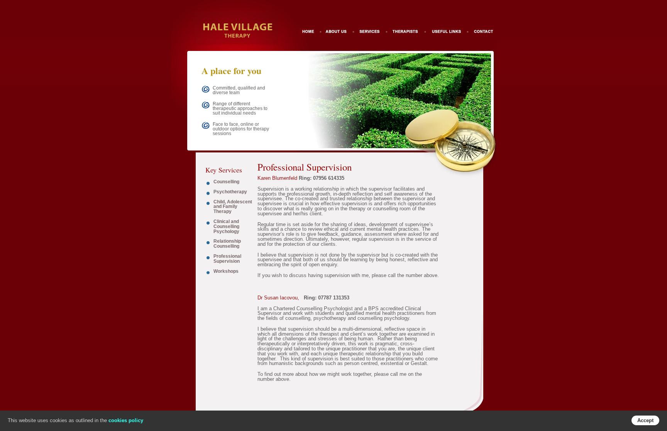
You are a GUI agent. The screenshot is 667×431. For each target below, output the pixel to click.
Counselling (226, 181)
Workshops (226, 271)
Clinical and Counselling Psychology (226, 226)
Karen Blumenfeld (277, 178)
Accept (645, 420)
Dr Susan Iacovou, (278, 298)
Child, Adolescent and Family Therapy (232, 207)
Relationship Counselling (227, 243)
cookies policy (125, 420)
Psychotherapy (230, 191)
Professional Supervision (227, 259)
